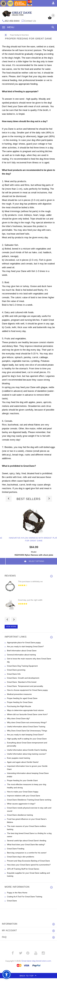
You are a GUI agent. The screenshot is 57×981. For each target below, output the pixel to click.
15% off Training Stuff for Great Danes (23, 869)
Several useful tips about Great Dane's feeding (26, 840)
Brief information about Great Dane (21, 651)
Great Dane (12, 901)
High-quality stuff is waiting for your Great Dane (27, 739)
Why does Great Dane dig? (18, 718)
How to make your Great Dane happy (22, 792)
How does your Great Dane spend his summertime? (29, 865)
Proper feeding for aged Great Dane (22, 698)
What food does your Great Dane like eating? (26, 844)
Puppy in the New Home (17, 893)
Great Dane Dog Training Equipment (22, 666)
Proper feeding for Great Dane (20, 702)
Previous (7, 619)
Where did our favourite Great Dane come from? (27, 714)
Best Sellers (28, 499)
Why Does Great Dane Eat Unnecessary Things (27, 731)
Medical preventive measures (19, 694)
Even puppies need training (18, 758)
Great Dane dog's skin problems (20, 857)
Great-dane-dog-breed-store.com (36, 961)
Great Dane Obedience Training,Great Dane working (29, 800)
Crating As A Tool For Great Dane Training (24, 897)
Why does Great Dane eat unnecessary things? (27, 722)
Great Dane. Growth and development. (23, 678)
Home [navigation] (5, 35)
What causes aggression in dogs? (21, 804)
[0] (50, 19)
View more (11, 626)
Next (14, 619)
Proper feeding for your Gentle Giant (22, 780)
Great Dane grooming (16, 670)
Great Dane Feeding (15, 849)
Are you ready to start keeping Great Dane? (25, 646)
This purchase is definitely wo (30, 581)
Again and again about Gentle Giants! (23, 762)
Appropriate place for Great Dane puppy (24, 642)
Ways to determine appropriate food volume (25, 710)
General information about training (21, 655)
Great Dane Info (14, 674)
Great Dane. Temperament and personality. (25, 686)
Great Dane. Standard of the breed (21, 682)
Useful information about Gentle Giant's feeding (27, 750)
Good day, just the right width (30, 600)
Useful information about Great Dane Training (26, 726)
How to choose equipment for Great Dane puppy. (27, 690)
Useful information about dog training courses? (26, 754)
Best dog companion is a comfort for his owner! (27, 853)
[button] (52, 27)
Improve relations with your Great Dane (23, 796)
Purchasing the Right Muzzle (19, 706)
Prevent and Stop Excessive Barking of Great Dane (28, 861)
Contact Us (30, 21)
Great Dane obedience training (20, 815)
